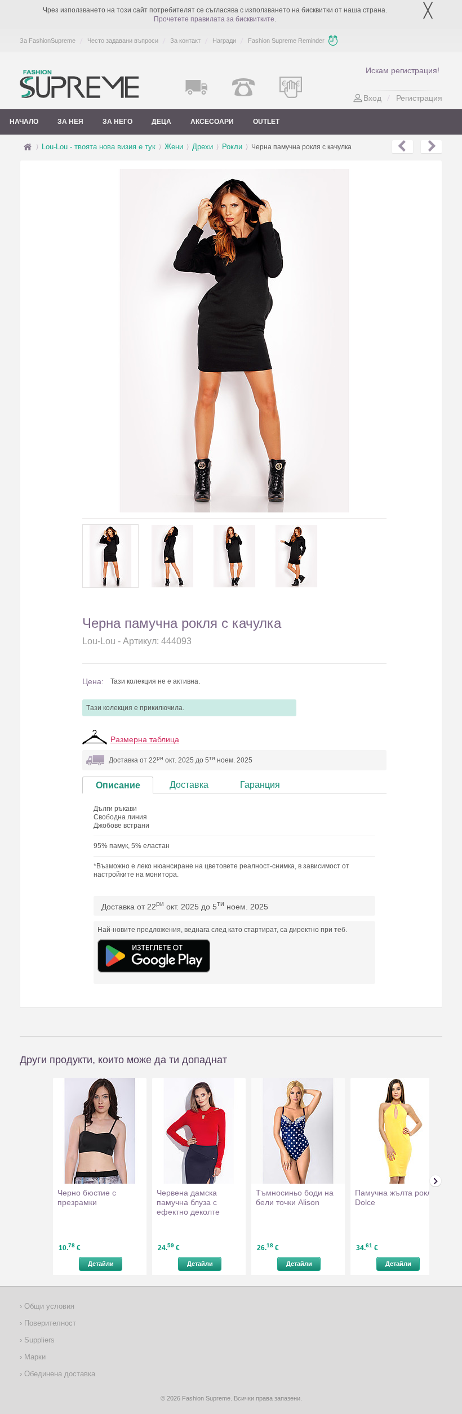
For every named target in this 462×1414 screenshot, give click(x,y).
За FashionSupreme (47, 40)
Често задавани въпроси (122, 40)
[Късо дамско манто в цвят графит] (431, 147)
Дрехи (202, 146)
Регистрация (419, 97)
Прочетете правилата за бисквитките (214, 19)
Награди (224, 40)
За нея (70, 122)
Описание (118, 785)
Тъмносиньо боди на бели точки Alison (295, 1197)
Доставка (189, 784)
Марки (34, 1357)
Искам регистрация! (402, 70)
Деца (161, 122)
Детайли (101, 1263)
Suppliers (38, 1340)
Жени (174, 146)
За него (117, 122)
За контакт (185, 40)
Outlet (266, 122)
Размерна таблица (144, 739)
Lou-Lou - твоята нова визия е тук (99, 146)
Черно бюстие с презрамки (86, 1197)
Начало (24, 122)
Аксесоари (212, 122)
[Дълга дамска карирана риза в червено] (403, 147)
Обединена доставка (58, 1374)
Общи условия (48, 1306)
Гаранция (260, 784)
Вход (372, 97)
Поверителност (49, 1323)
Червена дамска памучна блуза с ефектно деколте (188, 1202)
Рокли (232, 146)
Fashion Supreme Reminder (286, 40)
